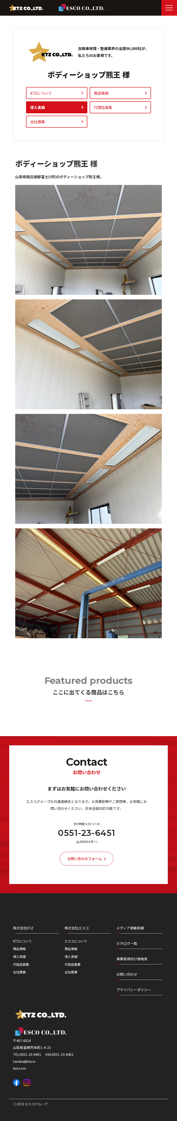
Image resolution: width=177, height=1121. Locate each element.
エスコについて (76, 941)
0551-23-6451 (86, 833)
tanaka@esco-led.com (24, 1065)
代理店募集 (21, 964)
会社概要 (19, 972)
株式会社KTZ (23, 927)
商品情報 (19, 949)
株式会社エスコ (77, 927)
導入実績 (19, 956)
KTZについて (22, 941)
